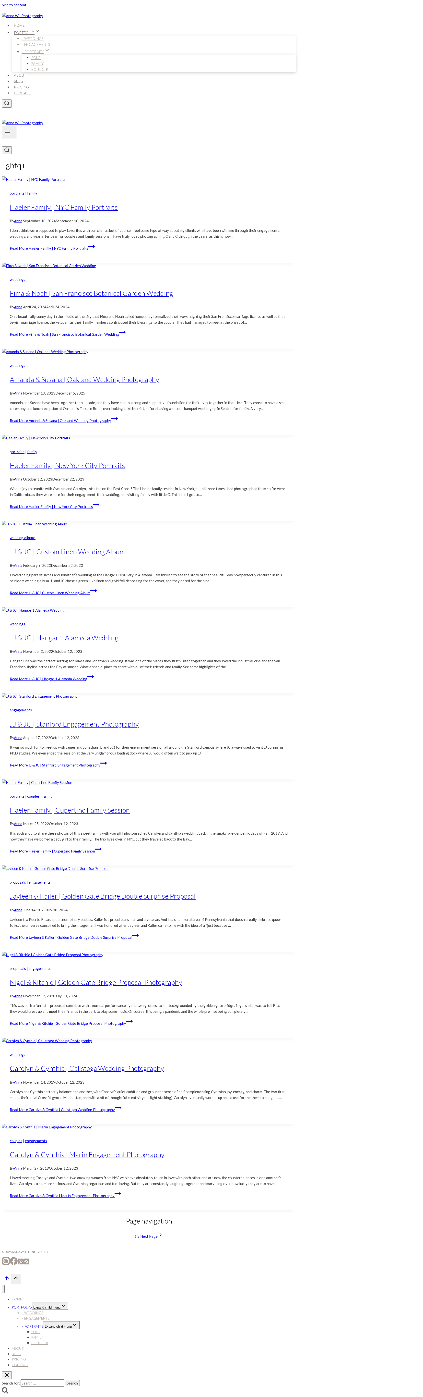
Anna (18, 221)
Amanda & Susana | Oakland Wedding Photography (84, 379)
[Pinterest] (21, 1263)
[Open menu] (9, 132)
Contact (22, 93)
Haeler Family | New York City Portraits (67, 465)
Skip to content (14, 5)
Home (19, 25)
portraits (17, 193)
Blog (18, 81)
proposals (18, 882)
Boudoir (39, 69)
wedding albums (22, 537)
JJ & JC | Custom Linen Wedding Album (67, 551)
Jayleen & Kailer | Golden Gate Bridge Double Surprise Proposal (103, 896)
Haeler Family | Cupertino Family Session (70, 810)
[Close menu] (3, 1289)
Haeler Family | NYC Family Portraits (64, 207)
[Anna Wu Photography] (22, 15)
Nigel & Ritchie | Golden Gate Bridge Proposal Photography (96, 982)
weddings (17, 279)
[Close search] (7, 1375)
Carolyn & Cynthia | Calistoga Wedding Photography (87, 1068)
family (32, 193)
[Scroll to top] (6, 1279)
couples (33, 796)
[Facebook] (14, 1263)
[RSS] (26, 1263)
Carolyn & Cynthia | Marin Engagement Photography (87, 1154)
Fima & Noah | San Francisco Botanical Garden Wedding (91, 293)
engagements (21, 710)
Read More (49, 248)
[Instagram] (6, 1263)
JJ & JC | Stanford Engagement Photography (74, 724)
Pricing (21, 87)
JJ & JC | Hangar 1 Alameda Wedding (64, 637)
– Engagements (36, 44)
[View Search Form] (7, 103)
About (20, 75)
